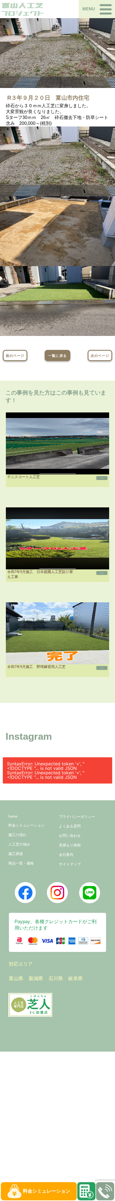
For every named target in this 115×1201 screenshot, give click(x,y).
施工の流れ (17, 835)
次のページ (100, 356)
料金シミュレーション (26, 825)
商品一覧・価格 (21, 863)
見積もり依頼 (70, 845)
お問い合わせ (70, 836)
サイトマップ (70, 864)
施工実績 (15, 854)
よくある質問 (70, 826)
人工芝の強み (19, 844)
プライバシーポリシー (77, 817)
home (12, 816)
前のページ (15, 356)
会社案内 (66, 855)
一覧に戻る (57, 356)
